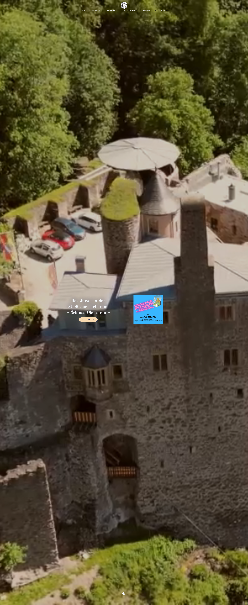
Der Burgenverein (128, 11)
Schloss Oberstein (148, 11)
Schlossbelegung (95, 11)
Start (83, 11)
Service (163, 11)
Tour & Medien (111, 11)
